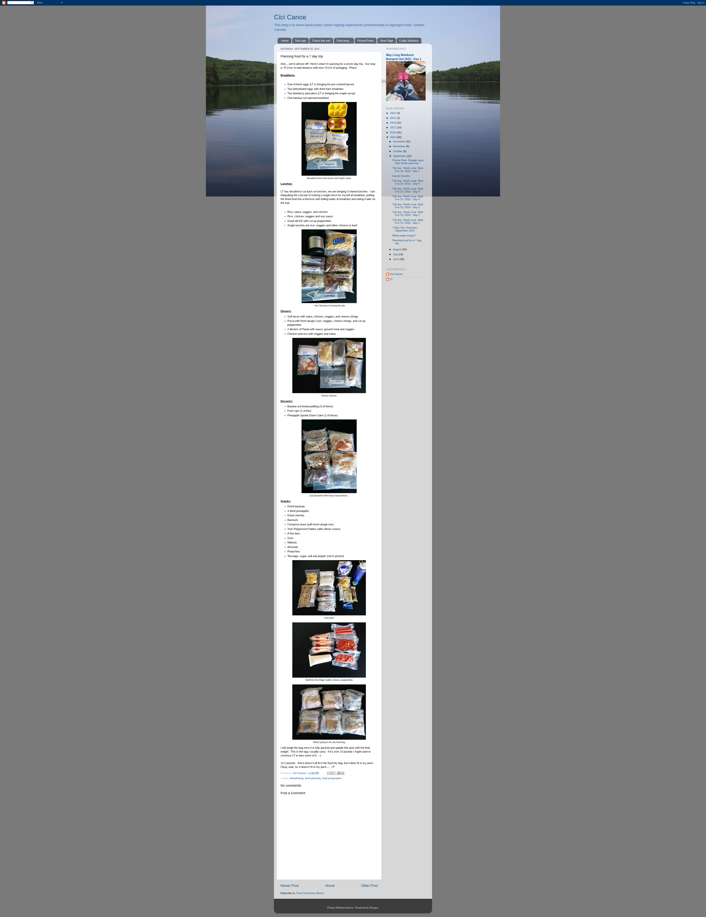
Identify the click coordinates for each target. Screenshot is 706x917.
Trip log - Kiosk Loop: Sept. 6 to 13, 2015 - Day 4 (408, 198)
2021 (393, 118)
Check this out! (321, 40)
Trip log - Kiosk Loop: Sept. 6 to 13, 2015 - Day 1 (408, 221)
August (397, 249)
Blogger (373, 907)
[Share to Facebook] (339, 773)
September (400, 156)
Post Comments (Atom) (310, 893)
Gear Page (386, 40)
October (398, 151)
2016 (393, 132)
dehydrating (297, 778)
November (399, 146)
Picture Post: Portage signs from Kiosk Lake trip (408, 162)
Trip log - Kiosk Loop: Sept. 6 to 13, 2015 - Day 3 (408, 206)
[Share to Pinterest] (343, 773)
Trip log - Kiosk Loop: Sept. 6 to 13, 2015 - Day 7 (408, 169)
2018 (393, 122)
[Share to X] (336, 773)
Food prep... (344, 40)
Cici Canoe (290, 17)
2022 (393, 113)
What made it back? (404, 235)
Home (284, 40)
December (399, 141)
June (396, 259)
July (395, 254)
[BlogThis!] (332, 773)
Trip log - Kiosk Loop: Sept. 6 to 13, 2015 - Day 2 (408, 213)
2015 (393, 137)
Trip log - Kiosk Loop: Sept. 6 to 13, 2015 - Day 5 (408, 190)
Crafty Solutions (408, 40)
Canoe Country (401, 176)
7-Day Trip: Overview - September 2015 (405, 229)
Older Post (369, 886)
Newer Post (289, 886)
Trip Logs (300, 40)
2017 (393, 127)
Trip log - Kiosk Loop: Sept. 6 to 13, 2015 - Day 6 (408, 182)
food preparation (332, 778)
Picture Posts (365, 40)
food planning (313, 778)
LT (391, 279)
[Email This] (329, 773)
